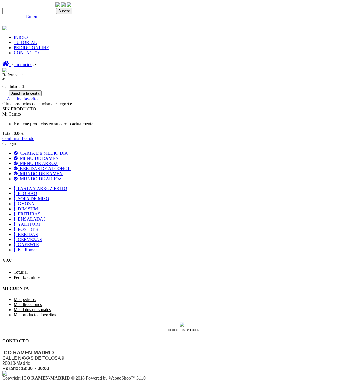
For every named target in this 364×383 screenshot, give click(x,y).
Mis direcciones (28, 304)
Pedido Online (27, 277)
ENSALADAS (31, 219)
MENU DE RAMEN (38, 158)
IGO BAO (26, 193)
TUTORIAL (25, 42)
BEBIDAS (27, 234)
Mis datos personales (32, 309)
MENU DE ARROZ (38, 163)
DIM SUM (27, 208)
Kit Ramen (27, 249)
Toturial (21, 272)
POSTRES (27, 229)
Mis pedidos (25, 299)
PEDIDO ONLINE (31, 47)
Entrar (31, 16)
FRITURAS (28, 214)
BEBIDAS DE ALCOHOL (44, 168)
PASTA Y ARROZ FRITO (41, 188)
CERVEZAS (29, 239)
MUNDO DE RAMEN (40, 173)
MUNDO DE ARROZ (40, 178)
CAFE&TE (27, 244)
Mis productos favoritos (35, 314)
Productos (23, 64)
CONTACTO (26, 52)
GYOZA (25, 203)
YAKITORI (28, 224)
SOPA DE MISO (32, 198)
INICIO (21, 37)
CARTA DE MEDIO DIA (43, 153)
